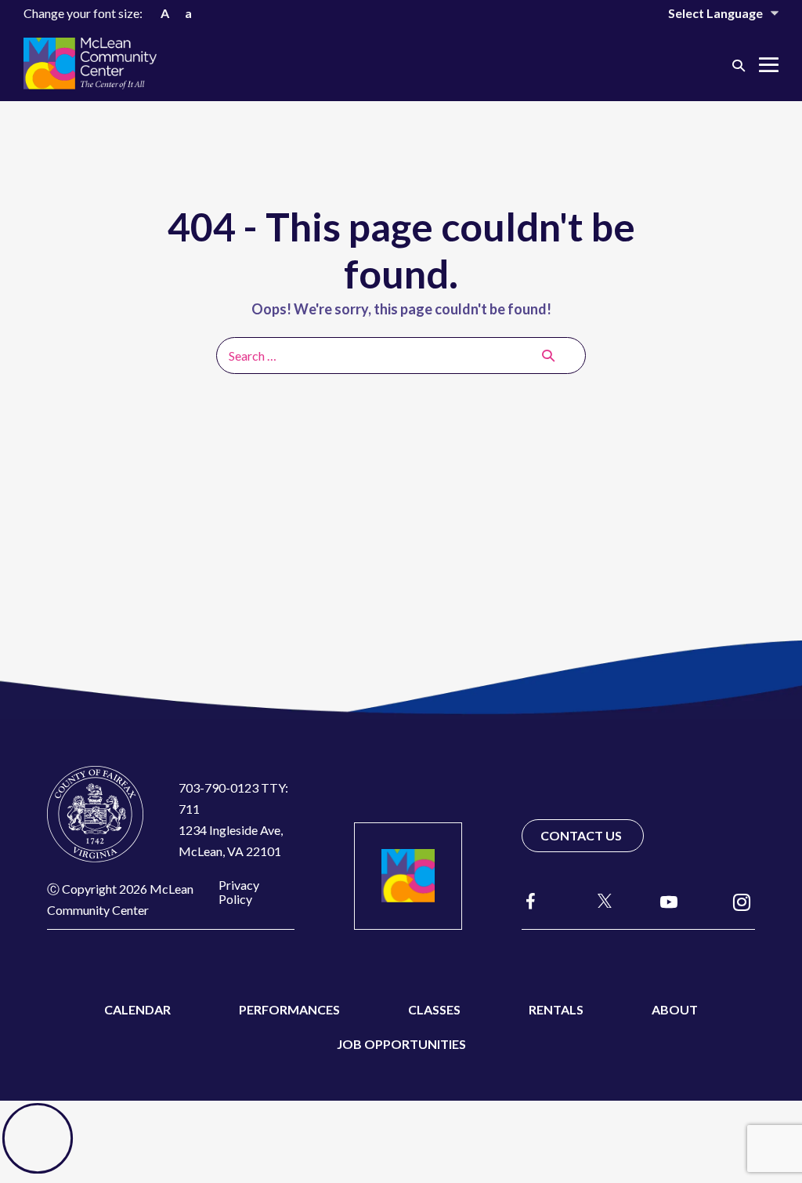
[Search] (548, 355)
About (675, 1009)
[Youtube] (668, 901)
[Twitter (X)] (598, 901)
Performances (289, 1009)
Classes (434, 1009)
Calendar (137, 1009)
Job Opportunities (401, 1043)
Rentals (556, 1009)
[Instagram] (741, 901)
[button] (738, 65)
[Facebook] (531, 901)
